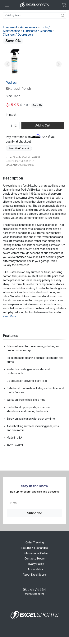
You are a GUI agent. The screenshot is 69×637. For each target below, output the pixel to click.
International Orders (36, 553)
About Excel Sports (35, 574)
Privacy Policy (35, 564)
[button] (7, 64)
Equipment (10, 27)
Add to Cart (42, 125)
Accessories (28, 27)
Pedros (11, 83)
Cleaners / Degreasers (18, 34)
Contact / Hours (35, 558)
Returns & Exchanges (34, 548)
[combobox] (34, 15)
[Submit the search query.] (63, 15)
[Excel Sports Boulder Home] (34, 5)
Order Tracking (34, 542)
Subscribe (34, 513)
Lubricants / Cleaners (37, 31)
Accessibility (35, 569)
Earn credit (19, 148)
